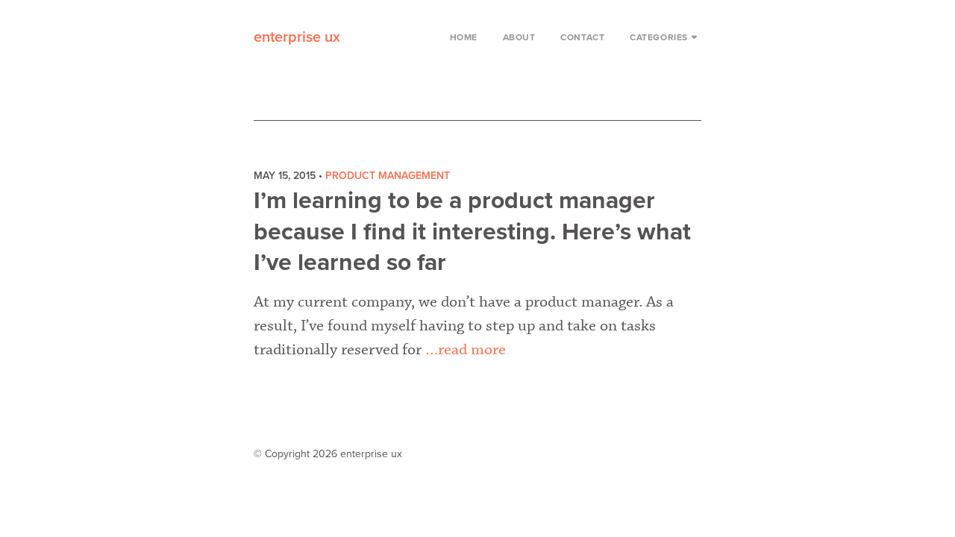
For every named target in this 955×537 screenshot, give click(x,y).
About (519, 37)
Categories (659, 37)
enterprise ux (297, 37)
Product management (387, 175)
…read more (465, 349)
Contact (582, 37)
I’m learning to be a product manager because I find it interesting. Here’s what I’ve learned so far (472, 231)
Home (464, 37)
